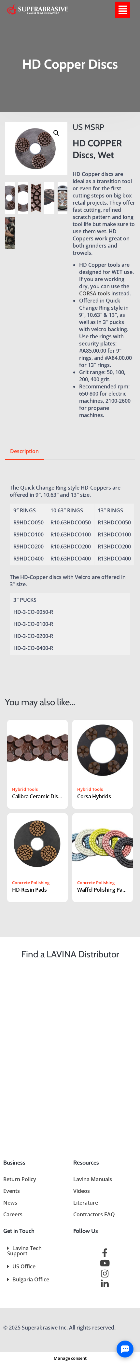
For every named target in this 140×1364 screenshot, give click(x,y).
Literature (85, 1202)
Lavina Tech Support (24, 1251)
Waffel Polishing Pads (102, 889)
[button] (122, 10)
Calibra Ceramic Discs (37, 796)
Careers (12, 1214)
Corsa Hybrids (94, 796)
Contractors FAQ (94, 1214)
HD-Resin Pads (29, 889)
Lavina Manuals (92, 1179)
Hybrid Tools (25, 789)
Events (11, 1191)
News (10, 1202)
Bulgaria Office (30, 1279)
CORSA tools (94, 293)
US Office (23, 1266)
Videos (81, 1191)
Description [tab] (24, 451)
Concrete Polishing (30, 882)
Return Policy (19, 1179)
